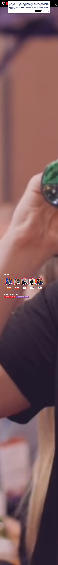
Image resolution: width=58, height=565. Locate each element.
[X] (33, 1)
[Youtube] (36, 1)
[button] (56, 5)
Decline (45, 10)
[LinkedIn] (29, 1)
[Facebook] (34, 1)
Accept (38, 10)
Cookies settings (30, 10)
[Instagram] (31, 1)
